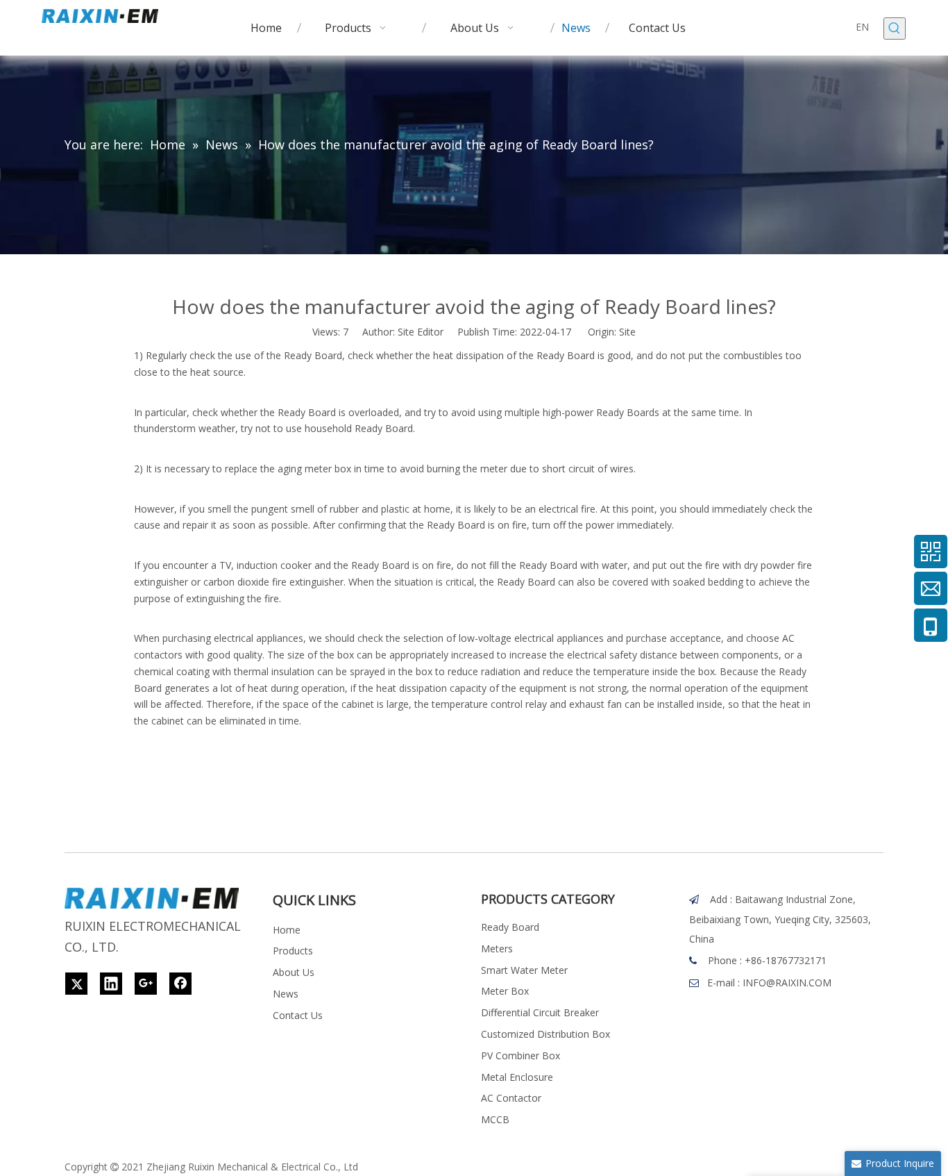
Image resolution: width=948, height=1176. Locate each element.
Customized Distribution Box (545, 1034)
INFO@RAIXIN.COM (787, 982)
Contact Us (298, 1015)
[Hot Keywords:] (894, 28)
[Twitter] (76, 983)
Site (627, 331)
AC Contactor (511, 1097)
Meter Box (505, 990)
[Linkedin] (111, 983)
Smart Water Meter (524, 970)
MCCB (495, 1119)
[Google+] (146, 983)
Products (293, 950)
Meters (497, 948)
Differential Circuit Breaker (540, 1012)
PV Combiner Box (520, 1055)
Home (287, 929)
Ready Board (510, 927)
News (285, 993)
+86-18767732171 (786, 960)
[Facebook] (180, 983)
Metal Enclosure (517, 1077)
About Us (293, 972)
